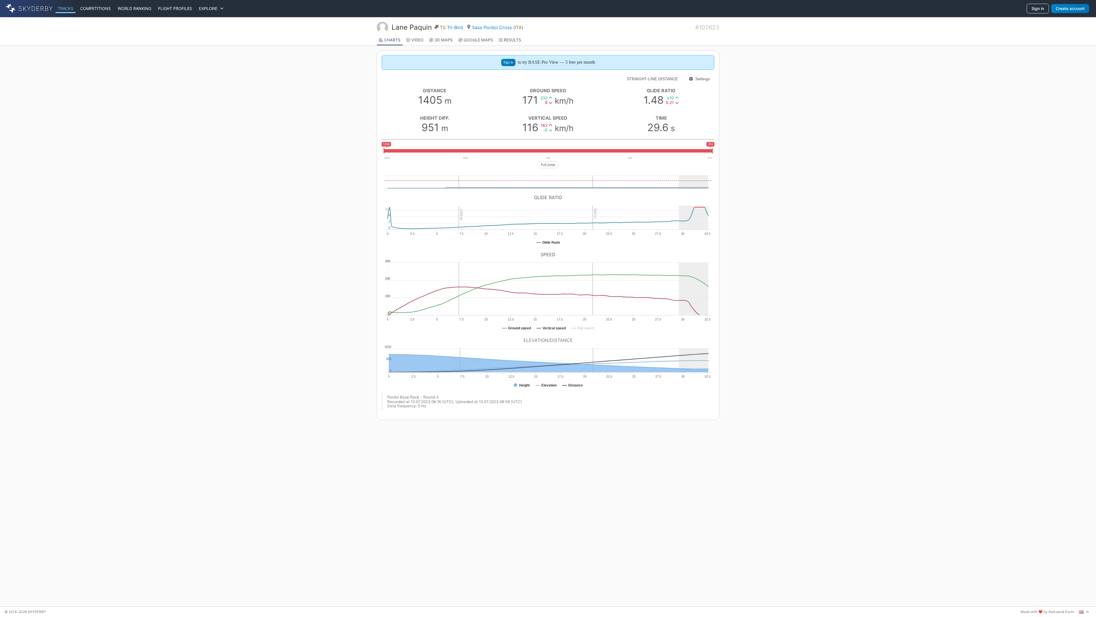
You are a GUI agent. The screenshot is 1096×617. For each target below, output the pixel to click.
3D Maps (443, 39)
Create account (1070, 8)
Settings (702, 79)
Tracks (65, 8)
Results (512, 39)
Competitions (95, 8)
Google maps (478, 39)
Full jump (548, 165)
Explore (209, 8)
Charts (392, 39)
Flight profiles (175, 8)
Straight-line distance (652, 79)
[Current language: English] (1084, 612)
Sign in (1037, 8)
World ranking (134, 8)
